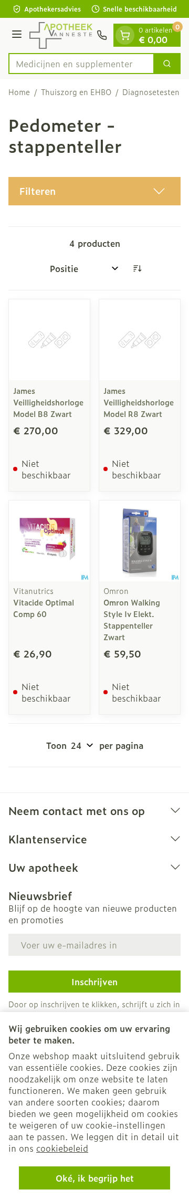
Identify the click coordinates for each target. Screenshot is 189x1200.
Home (19, 92)
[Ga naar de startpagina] (60, 35)
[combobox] (81, 63)
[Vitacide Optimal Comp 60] (49, 540)
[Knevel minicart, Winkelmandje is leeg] (125, 35)
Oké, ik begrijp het (95, 1178)
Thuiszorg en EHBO (76, 92)
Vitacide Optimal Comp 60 (43, 608)
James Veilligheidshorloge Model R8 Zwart (138, 402)
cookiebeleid (62, 1148)
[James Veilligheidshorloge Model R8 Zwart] (139, 339)
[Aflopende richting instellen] (137, 268)
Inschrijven (94, 981)
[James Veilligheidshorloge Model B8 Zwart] (49, 339)
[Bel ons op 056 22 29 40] (102, 35)
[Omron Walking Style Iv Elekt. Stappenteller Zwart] (139, 540)
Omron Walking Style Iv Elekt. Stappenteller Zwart (131, 619)
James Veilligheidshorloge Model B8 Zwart (48, 402)
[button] (94, 191)
